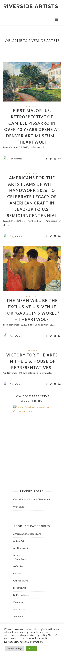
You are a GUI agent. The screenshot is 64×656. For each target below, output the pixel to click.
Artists (17, 555)
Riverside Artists (30, 6)
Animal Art (18, 541)
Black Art (18, 573)
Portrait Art (19, 609)
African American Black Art (27, 533)
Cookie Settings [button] (14, 648)
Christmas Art (20, 580)
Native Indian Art (22, 595)
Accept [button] (31, 648)
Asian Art (18, 566)
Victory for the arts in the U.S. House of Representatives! (32, 361)
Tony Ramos (15, 158)
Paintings (18, 602)
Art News (32, 106)
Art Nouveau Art (21, 548)
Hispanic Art (19, 587)
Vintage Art (19, 616)
